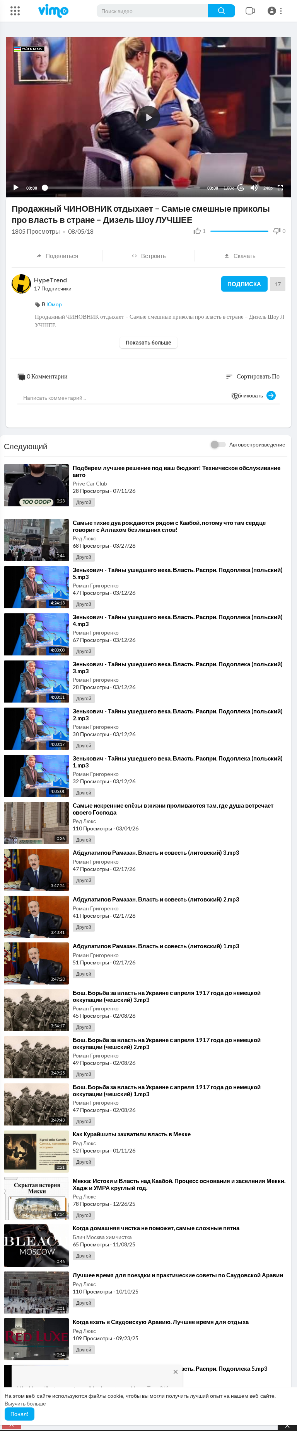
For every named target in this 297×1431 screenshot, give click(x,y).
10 (240, 188)
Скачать (245, 255)
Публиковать (248, 395)
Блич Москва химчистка (102, 1237)
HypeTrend (50, 279)
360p (265, 157)
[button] (276, 11)
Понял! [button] (19, 1414)
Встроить (153, 255)
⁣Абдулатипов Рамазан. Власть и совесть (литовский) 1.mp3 (156, 945)
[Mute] (254, 188)
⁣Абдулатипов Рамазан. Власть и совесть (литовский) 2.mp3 (156, 899)
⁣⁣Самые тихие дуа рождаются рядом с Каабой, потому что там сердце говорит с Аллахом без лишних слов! (169, 526)
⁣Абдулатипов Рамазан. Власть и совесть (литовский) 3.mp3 (156, 852)
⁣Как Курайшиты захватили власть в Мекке (132, 1134)
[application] (148, 117)
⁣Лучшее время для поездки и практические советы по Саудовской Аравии (178, 1274)
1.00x (229, 188)
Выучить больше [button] (25, 1403)
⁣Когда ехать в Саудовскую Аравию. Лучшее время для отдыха (161, 1321)
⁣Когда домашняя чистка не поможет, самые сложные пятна (156, 1227)
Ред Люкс (84, 538)
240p (268, 188)
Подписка (244, 283)
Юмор (54, 304)
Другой (83, 502)
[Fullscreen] (280, 188)
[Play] (16, 188)
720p (265, 169)
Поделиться (62, 255)
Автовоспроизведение (257, 444)
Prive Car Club (90, 483)
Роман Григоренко (96, 585)
